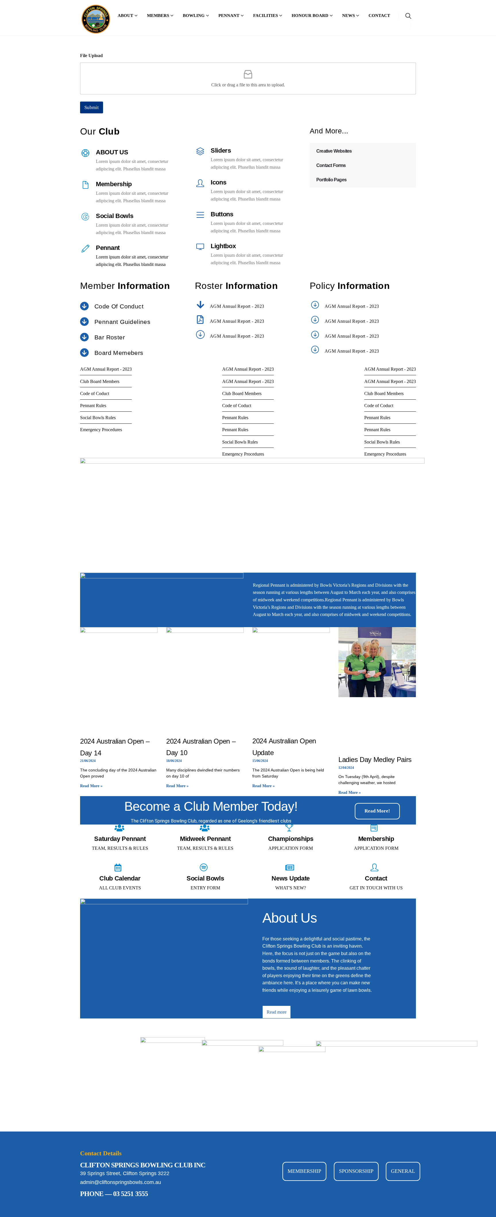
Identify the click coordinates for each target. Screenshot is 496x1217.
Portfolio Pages (331, 179)
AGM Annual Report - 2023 (237, 306)
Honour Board (310, 15)
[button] (408, 16)
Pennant (228, 15)
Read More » (91, 786)
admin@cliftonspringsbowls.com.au (120, 1182)
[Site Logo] (96, 19)
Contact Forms (331, 165)
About (125, 15)
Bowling (194, 15)
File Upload (91, 55)
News (348, 15)
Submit (91, 107)
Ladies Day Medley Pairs (375, 759)
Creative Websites (334, 151)
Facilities (265, 15)
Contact (379, 15)
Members (158, 15)
